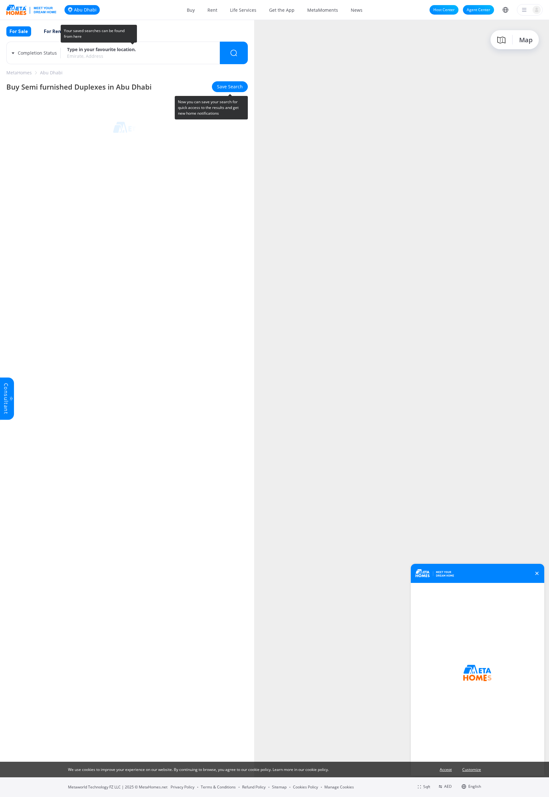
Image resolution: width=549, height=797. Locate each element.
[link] (19, 73)
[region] (401, 408)
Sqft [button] (426, 786)
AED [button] (448, 786)
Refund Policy (254, 787)
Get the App (282, 10)
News (357, 10)
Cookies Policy (305, 787)
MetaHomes (19, 73)
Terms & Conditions (218, 787)
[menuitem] (190, 10)
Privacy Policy (182, 787)
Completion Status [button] (37, 53)
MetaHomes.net (153, 787)
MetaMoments (322, 10)
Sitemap (279, 787)
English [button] (474, 786)
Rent (212, 10)
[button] (505, 10)
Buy (191, 10)
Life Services (243, 10)
